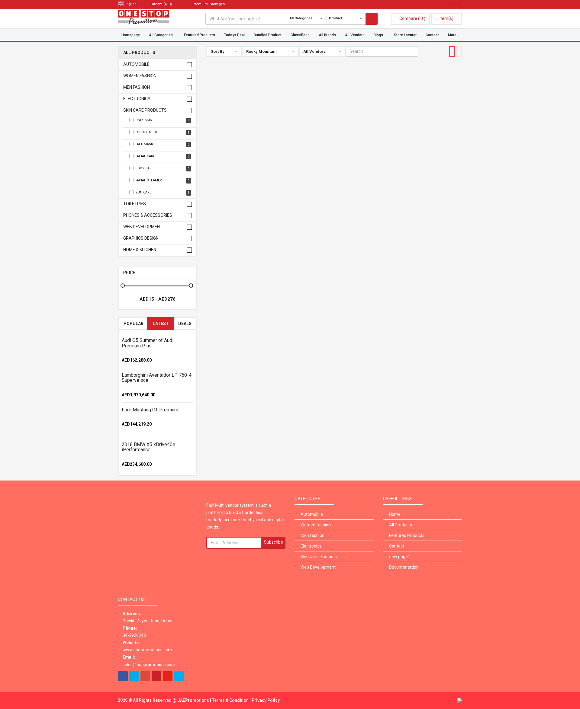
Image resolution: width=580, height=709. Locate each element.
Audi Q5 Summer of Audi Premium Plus (147, 343)
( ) (412, 18)
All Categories (161, 35)
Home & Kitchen (139, 250)
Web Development (143, 227)
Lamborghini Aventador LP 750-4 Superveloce (157, 377)
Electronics (136, 99)
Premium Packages (208, 4)
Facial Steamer (162, 180)
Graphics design (141, 238)
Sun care (162, 192)
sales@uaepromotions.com (149, 664)
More (452, 35)
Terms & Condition (231, 700)
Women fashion (139, 76)
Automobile (136, 64)
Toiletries (134, 204)
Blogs (378, 35)
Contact (432, 35)
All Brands (327, 35)
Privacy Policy (266, 700)
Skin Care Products (145, 110)
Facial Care (162, 156)
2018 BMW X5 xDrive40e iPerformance (148, 447)
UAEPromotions (193, 700)
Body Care (162, 168)
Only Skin (162, 120)
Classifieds (300, 35)
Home (395, 514)
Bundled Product (268, 35)
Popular (133, 323)
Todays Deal (234, 35)
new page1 (399, 556)
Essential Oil (162, 132)
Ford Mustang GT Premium (150, 410)
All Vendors (355, 35)
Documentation (404, 567)
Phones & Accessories (147, 215)
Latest (161, 323)
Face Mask (162, 144)
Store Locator (405, 35)
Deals (185, 323)
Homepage (130, 35)
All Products (139, 52)
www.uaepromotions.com (147, 649)
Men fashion (136, 87)
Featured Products (199, 35)
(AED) (162, 4)
